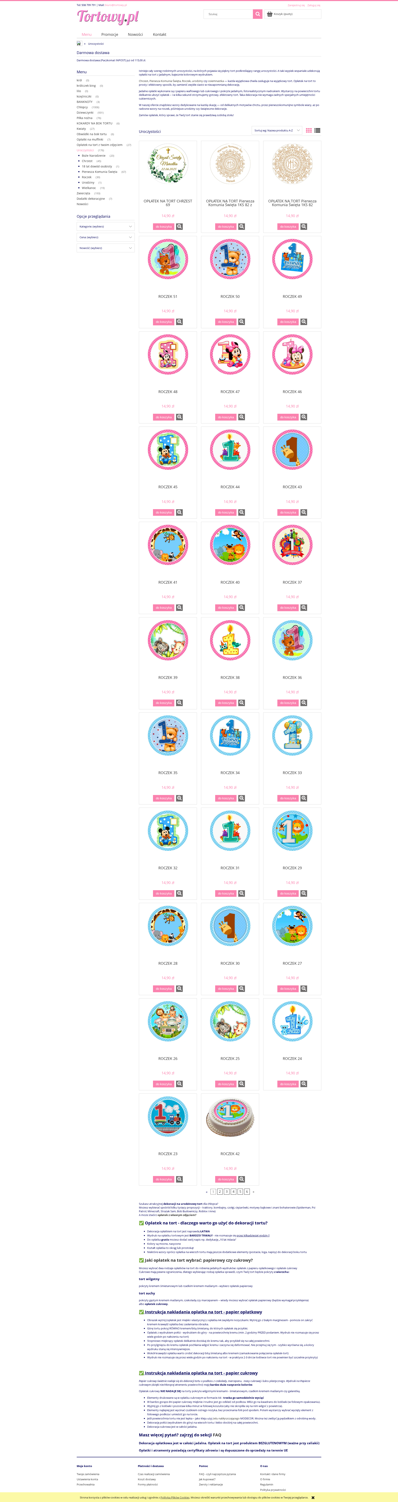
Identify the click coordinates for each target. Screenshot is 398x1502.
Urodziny (88, 182)
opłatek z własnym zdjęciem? (177, 1215)
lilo (79, 91)
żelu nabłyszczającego (226, 1418)
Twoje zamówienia (88, 1474)
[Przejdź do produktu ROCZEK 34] (230, 741)
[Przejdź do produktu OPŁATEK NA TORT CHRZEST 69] (168, 169)
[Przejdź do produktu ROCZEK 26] (168, 1027)
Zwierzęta (83, 193)
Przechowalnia (86, 1484)
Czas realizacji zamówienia (154, 1474)
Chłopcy (82, 107)
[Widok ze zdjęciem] (309, 130)
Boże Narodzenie (94, 156)
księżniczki (84, 96)
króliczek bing (86, 86)
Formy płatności (148, 1484)
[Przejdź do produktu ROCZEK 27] (292, 931)
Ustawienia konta (87, 1479)
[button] (179, 226)
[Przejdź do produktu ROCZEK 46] (292, 360)
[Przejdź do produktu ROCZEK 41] (168, 550)
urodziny (198, 81)
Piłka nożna (84, 118)
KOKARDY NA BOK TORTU (94, 123)
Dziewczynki (85, 112)
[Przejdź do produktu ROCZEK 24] (292, 1027)
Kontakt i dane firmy (272, 1474)
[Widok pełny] (317, 130)
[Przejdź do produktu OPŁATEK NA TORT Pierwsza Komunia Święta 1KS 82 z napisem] (230, 169)
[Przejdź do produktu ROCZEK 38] (230, 646)
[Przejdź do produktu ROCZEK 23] (168, 1122)
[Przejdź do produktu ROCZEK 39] (168, 646)
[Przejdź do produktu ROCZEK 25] (230, 1027)
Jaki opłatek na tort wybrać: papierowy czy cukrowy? (199, 1260)
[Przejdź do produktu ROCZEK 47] (230, 360)
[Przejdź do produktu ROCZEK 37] (292, 550)
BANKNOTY (84, 102)
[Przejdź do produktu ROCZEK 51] (168, 265)
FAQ (217, 1435)
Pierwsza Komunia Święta (99, 172)
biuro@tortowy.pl (116, 5)
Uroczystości (85, 150)
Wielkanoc (89, 188)
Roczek (86, 177)
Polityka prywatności (273, 1490)
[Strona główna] (108, 16)
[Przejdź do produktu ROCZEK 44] (230, 455)
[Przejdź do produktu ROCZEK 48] (168, 360)
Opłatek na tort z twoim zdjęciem (100, 145)
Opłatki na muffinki (90, 139)
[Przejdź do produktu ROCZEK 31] (230, 836)
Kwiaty (81, 129)
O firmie (265, 1479)
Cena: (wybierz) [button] (89, 237)
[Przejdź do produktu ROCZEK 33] (292, 741)
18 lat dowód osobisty (97, 166)
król (79, 80)
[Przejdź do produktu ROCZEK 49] (292, 265)
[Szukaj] (257, 14)
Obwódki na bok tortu (92, 134)
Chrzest (87, 161)
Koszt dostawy (147, 1479)
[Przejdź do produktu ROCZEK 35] (168, 741)
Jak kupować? (207, 1479)
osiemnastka (216, 81)
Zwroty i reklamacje (211, 1484)
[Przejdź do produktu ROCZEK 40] (230, 550)
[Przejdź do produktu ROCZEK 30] (230, 931)
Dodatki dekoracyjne (91, 199)
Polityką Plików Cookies (174, 1497)
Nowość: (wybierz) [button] (91, 248)
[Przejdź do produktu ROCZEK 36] (292, 646)
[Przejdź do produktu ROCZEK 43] (292, 455)
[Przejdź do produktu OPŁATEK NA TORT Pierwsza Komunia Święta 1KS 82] (292, 169)
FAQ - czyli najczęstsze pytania (217, 1474)
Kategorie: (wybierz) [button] (92, 226)
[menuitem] (86, 34)
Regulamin (266, 1484)
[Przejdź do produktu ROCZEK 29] (292, 836)
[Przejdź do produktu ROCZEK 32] (168, 836)
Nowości (82, 204)
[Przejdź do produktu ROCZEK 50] (230, 265)
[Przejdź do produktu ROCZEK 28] (168, 931)
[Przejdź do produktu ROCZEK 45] (168, 455)
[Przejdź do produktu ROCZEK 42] (230, 1122)
